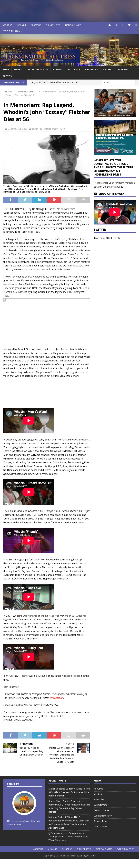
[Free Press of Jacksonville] (69, 64)
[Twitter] (129, 25)
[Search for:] (119, 82)
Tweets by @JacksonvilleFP (108, 238)
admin (35, 128)
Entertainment (37, 69)
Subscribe (36, 25)
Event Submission (11, 31)
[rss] (136, 25)
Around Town (100, 821)
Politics (58, 69)
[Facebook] (123, 25)
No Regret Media (88, 855)
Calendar (122, 69)
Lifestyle (90, 69)
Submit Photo (53, 25)
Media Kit (21, 25)
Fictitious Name (73, 25)
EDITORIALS (74, 69)
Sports (107, 69)
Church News (100, 826)
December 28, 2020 (17, 128)
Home (6, 69)
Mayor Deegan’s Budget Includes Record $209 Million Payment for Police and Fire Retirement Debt (69, 792)
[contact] (110, 25)
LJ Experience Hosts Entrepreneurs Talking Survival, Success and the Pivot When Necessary (68, 837)
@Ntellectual (56, 697)
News (17, 69)
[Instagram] (116, 25)
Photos (7, 76)
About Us (7, 25)
